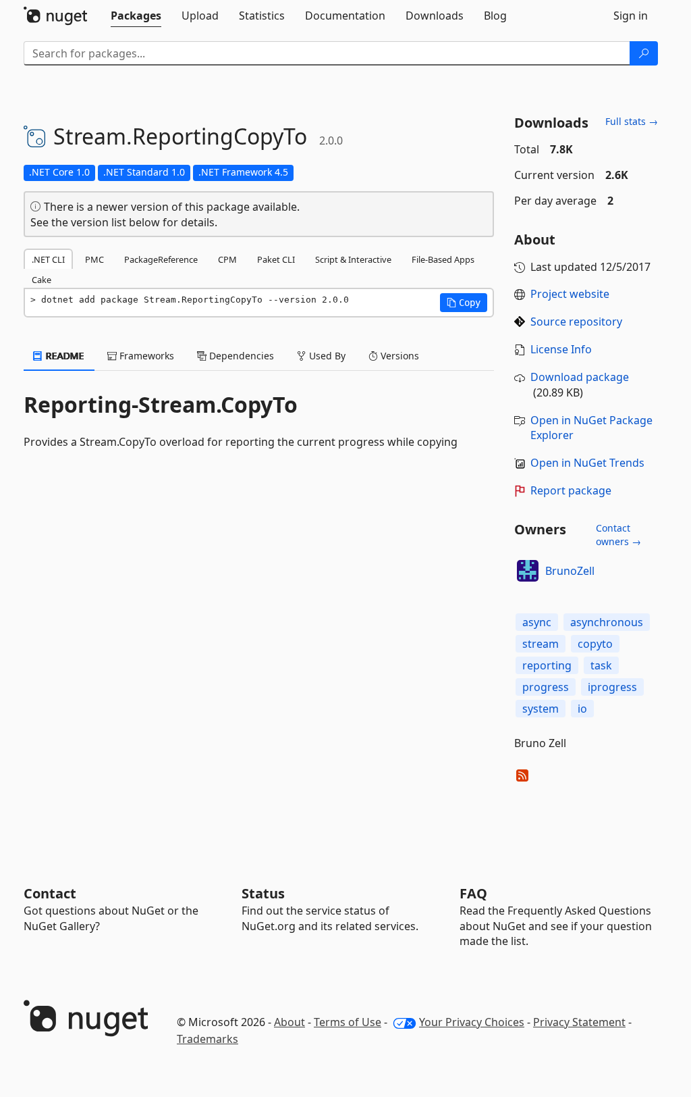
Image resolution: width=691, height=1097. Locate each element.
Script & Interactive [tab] (353, 259)
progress (545, 687)
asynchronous (606, 622)
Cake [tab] (41, 280)
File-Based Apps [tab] (443, 259)
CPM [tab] (227, 259)
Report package (570, 490)
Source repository (576, 321)
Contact (50, 893)
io (582, 708)
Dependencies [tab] (240, 355)
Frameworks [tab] (145, 355)
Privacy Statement (579, 1022)
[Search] (644, 53)
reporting (547, 665)
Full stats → (631, 121)
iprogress (612, 687)
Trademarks (207, 1038)
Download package (579, 376)
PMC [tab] (94, 259)
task (601, 665)
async (536, 622)
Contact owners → (618, 534)
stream (540, 643)
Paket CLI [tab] (276, 259)
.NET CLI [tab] (48, 259)
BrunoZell (570, 570)
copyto (595, 643)
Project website (569, 293)
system (540, 708)
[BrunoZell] (528, 571)
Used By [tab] (326, 355)
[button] (463, 302)
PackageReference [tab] (161, 259)
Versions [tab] (398, 355)
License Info (561, 349)
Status (263, 893)
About (289, 1022)
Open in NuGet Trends (587, 462)
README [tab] (63, 355)
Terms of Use (347, 1022)
